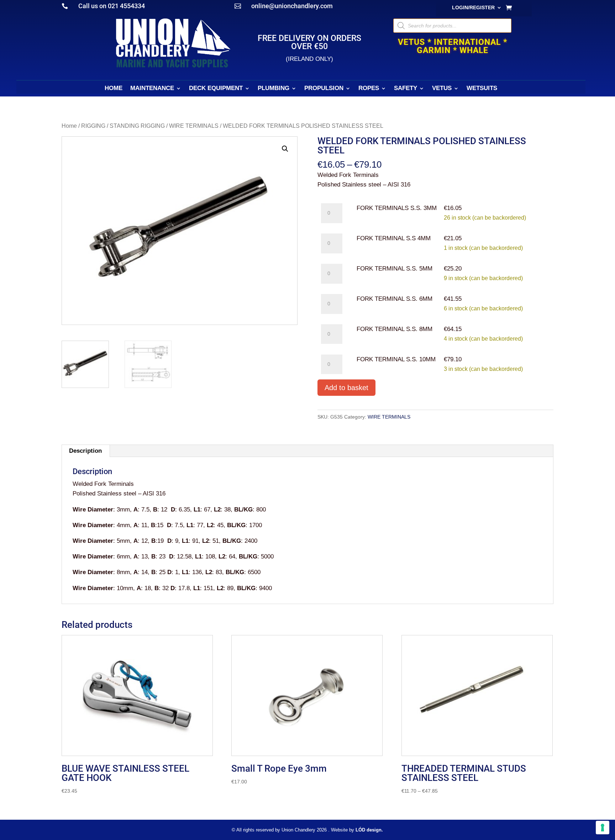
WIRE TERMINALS (194, 126)
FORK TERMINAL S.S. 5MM (394, 268)
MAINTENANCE (152, 88)
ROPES (368, 88)
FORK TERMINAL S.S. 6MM (394, 298)
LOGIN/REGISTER (473, 7)
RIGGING (93, 126)
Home (69, 126)
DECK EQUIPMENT (216, 88)
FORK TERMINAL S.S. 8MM (394, 329)
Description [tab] (85, 450)
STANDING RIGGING (137, 126)
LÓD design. (369, 830)
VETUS (442, 88)
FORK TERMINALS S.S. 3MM (397, 208)
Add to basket (346, 388)
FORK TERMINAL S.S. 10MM (396, 359)
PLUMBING (273, 88)
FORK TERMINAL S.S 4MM (394, 238)
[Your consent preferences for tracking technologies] (602, 827)
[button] (285, 148)
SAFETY (405, 88)
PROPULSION (323, 88)
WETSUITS (482, 88)
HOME (113, 88)
